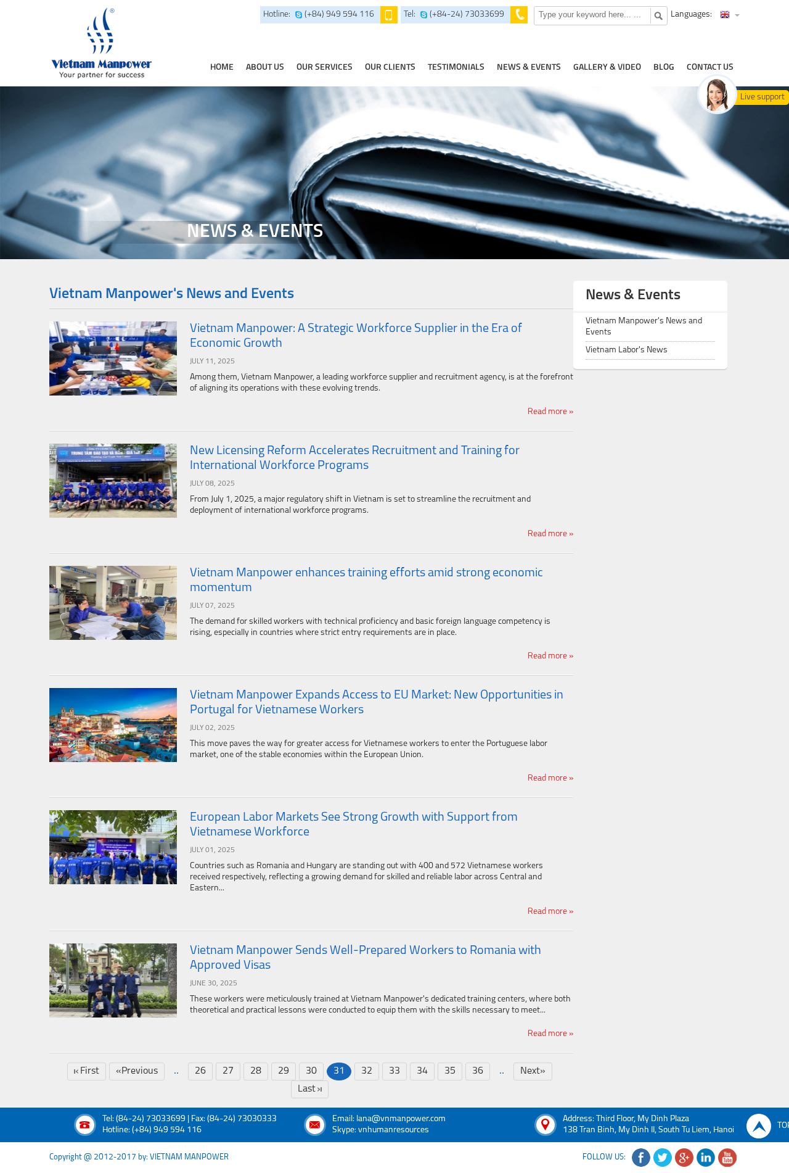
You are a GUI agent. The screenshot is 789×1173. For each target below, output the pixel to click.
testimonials (456, 67)
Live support (762, 97)
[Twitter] (662, 1157)
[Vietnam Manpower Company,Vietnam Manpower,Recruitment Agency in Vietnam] (99, 43)
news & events (529, 67)
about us (265, 67)
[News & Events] (394, 172)
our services (324, 67)
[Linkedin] (706, 1157)
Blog (663, 67)
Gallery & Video (607, 67)
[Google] (684, 1157)
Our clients (390, 67)
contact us (710, 67)
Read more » (550, 412)
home (222, 67)
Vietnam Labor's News (627, 350)
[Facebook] (641, 1157)
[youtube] (727, 1157)
